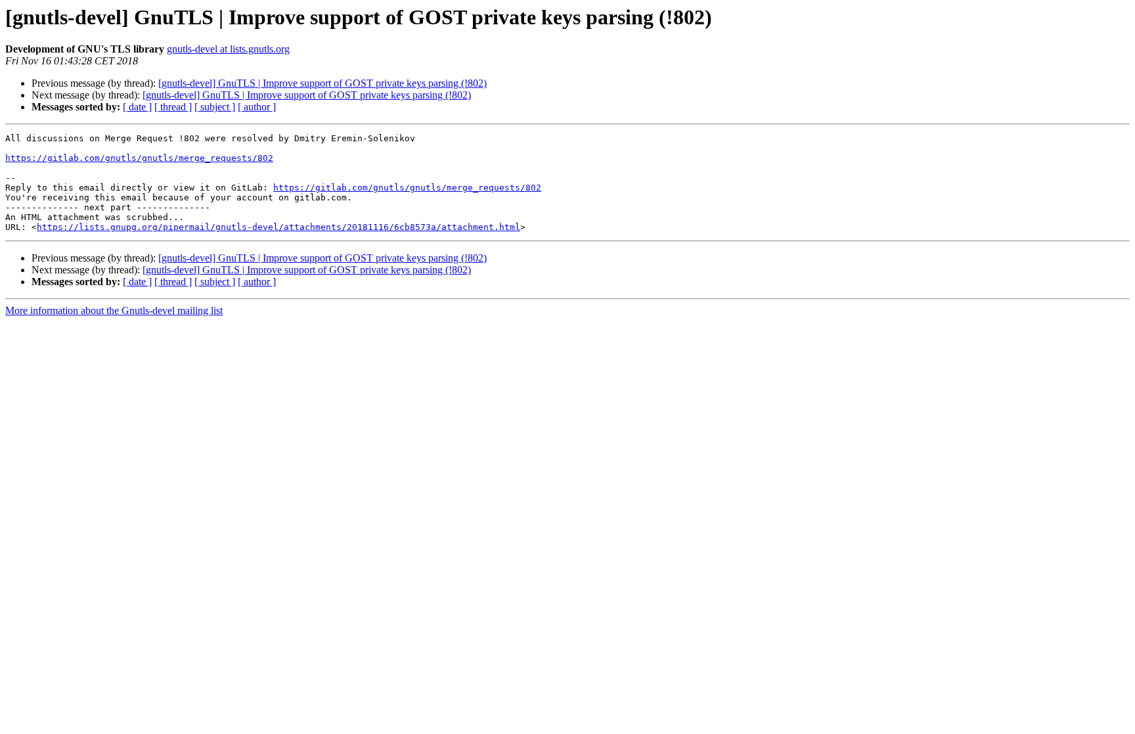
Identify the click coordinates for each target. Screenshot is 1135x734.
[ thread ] (173, 106)
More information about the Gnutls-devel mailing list (114, 310)
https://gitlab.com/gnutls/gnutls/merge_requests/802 (139, 158)
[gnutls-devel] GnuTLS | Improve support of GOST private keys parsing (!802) (322, 83)
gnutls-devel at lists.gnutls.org (228, 49)
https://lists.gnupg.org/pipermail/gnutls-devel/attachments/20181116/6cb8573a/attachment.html (278, 227)
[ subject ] (214, 106)
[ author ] (257, 106)
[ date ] (137, 106)
